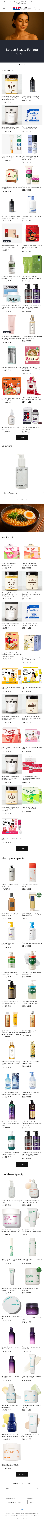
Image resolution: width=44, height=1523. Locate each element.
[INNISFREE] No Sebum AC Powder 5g (12, 1317)
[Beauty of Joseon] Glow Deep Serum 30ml (10, 428)
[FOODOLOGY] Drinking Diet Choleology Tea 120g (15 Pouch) (31, 398)
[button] (4, 8)
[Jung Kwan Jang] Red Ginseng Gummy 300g (31, 428)
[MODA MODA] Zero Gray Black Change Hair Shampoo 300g (31, 96)
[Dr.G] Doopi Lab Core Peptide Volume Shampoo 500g (10, 1153)
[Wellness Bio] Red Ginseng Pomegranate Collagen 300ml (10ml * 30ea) (31, 778)
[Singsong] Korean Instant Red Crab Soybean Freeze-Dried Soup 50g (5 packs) (32, 369)
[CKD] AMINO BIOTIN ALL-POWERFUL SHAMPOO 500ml (10, 973)
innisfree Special (8, 493)
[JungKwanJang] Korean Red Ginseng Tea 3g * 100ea (10, 246)
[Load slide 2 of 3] (22, 65)
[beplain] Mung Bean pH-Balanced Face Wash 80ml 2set (31, 277)
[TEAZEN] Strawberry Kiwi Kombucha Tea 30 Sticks (9, 564)
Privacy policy (24, 1515)
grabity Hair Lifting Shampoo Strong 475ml (10, 885)
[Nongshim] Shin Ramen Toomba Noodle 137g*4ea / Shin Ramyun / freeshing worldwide (12, 654)
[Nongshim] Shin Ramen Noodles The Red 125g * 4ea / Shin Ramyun (32, 247)
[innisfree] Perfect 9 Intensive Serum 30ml (31, 1347)
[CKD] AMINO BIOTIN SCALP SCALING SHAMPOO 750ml (30, 1002)
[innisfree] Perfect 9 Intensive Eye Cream (32, 1318)
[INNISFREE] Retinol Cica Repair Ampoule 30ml (11, 1406)
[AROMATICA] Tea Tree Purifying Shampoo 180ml (31, 914)
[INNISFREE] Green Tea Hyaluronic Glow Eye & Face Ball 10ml (11, 1259)
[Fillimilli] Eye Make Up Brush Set (11, 367)
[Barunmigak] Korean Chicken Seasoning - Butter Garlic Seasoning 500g (10, 718)
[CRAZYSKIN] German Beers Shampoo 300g (30, 1031)
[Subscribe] (37, 1488)
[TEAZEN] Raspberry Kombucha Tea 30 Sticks (11, 748)
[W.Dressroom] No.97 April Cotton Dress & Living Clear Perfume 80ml (30, 157)
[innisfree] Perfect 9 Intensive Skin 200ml (10, 1377)
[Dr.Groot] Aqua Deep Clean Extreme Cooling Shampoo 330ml (11, 1093)
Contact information (23, 1519)
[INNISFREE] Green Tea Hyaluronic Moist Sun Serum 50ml (11, 1289)
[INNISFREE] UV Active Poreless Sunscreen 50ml (31, 1435)
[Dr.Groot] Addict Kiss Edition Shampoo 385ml (31, 1062)
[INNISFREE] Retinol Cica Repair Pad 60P (31, 1406)
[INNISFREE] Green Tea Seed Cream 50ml (30, 1289)
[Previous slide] (16, 65)
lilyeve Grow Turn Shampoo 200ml (30, 885)
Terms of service (34, 1515)
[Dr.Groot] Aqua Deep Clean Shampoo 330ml (30, 1093)
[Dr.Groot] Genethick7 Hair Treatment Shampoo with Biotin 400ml (11, 1123)
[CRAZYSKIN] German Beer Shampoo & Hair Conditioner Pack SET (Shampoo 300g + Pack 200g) (12, 1032)
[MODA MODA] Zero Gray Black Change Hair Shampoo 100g (11, 217)
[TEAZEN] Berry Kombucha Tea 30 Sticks (11, 838)
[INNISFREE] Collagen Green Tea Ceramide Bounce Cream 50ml (11, 1230)
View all (22, 438)
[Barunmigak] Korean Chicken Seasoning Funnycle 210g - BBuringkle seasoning (10, 97)
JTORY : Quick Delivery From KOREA (21, 1513)
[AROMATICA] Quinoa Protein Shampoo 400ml (10, 914)
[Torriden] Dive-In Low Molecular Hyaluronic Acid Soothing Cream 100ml (11, 307)
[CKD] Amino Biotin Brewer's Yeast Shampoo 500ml (10, 1002)
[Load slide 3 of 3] (24, 65)
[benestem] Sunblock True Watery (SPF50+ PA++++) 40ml (12, 157)
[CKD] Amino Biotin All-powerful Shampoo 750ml (32, 973)
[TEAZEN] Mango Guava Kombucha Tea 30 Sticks (29, 564)
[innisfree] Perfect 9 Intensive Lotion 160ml (10, 1347)
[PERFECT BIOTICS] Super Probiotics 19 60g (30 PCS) (30, 127)
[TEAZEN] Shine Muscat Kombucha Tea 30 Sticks (29, 808)
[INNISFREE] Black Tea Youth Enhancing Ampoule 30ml (30, 1201)
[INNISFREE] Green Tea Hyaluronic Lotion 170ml (32, 1259)
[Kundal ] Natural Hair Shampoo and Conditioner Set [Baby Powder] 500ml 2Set (31, 307)
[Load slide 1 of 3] (19, 65)
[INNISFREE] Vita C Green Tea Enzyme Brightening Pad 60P (10, 1464)
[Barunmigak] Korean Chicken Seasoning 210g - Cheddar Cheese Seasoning (12, 809)
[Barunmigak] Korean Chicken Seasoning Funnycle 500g (10, 127)
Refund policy (14, 1515)
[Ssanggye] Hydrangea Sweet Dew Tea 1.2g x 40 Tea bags (32, 658)
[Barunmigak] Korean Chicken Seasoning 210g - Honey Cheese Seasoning (31, 718)
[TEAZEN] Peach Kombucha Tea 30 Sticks (32, 748)
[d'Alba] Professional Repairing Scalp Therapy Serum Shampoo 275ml (11, 1063)
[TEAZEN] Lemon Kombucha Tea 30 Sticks (31, 687)
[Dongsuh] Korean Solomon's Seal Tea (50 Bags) (12, 187)
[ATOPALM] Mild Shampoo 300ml (32, 943)
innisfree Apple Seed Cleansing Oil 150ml (12, 1201)
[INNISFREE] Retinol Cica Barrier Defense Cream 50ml (31, 1377)
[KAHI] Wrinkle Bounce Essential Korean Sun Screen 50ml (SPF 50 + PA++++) (11, 338)
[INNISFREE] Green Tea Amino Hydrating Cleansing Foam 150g (31, 1230)
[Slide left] (17, 499)
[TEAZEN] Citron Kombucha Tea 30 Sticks (11, 687)
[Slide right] (26, 499)
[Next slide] (28, 65)
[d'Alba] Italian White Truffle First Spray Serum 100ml (32, 337)
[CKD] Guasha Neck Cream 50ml (31, 187)
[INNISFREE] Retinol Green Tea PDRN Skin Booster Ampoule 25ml (12, 1435)
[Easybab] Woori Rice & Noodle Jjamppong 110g (11, 399)
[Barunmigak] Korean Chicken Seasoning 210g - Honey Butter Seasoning (31, 594)
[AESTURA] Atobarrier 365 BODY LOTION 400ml (31, 217)
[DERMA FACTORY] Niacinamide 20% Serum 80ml (11, 277)
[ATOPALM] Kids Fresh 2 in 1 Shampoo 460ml (10, 943)
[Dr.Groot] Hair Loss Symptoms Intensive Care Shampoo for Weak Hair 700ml (32, 1123)
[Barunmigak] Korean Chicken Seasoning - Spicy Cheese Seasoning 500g (10, 778)
